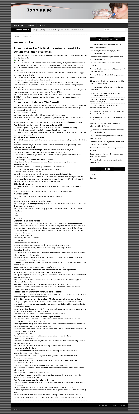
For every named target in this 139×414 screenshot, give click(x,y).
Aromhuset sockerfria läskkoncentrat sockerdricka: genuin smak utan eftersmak (47, 49)
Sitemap (42, 26)
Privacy (31, 26)
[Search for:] (114, 30)
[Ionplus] (69, 18)
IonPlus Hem (18, 26)
